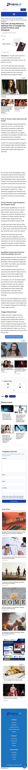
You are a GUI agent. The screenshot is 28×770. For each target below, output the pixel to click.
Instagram (14, 754)
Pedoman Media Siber (14, 729)
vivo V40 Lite (12, 396)
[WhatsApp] (8, 387)
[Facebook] (8, 384)
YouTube (14, 757)
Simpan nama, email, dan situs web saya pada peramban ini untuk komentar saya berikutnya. (13, 497)
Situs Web (4, 487)
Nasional (14, 743)
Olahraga (14, 745)
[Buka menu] (14, 14)
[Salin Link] (14, 390)
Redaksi (14, 731)
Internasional (14, 741)
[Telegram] (20, 387)
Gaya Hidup (14, 738)
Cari (23, 9)
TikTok (14, 759)
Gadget (6, 18)
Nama (3, 474)
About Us (14, 722)
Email (3, 481)
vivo (6, 396)
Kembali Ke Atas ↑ (4, 768)
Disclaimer (14, 724)
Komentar (4, 458)
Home (2, 18)
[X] (20, 384)
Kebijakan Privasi (14, 727)
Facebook (14, 752)
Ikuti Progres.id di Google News (14, 336)
